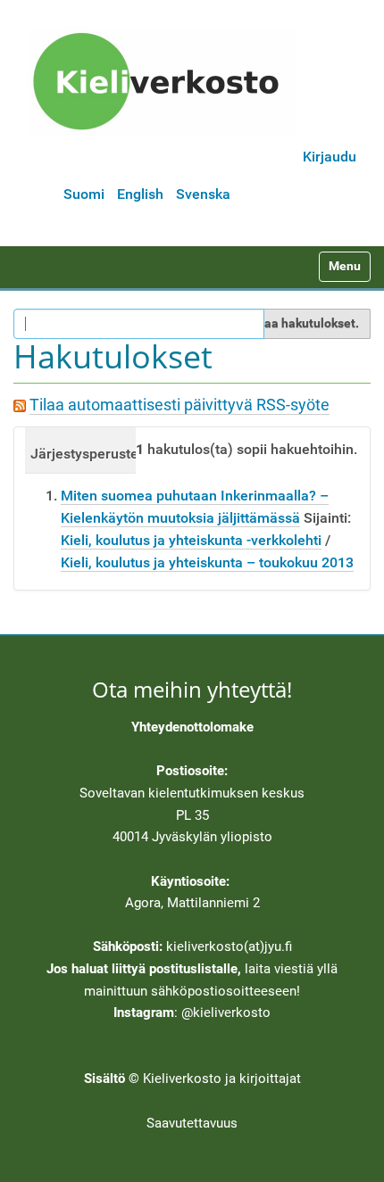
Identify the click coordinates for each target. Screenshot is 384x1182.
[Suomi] (162, 81)
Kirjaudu (329, 156)
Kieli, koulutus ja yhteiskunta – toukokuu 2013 (207, 562)
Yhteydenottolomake (192, 727)
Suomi (83, 194)
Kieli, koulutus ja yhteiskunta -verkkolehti (191, 540)
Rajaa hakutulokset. (302, 323)
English (140, 194)
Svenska (203, 194)
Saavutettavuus (192, 1123)
